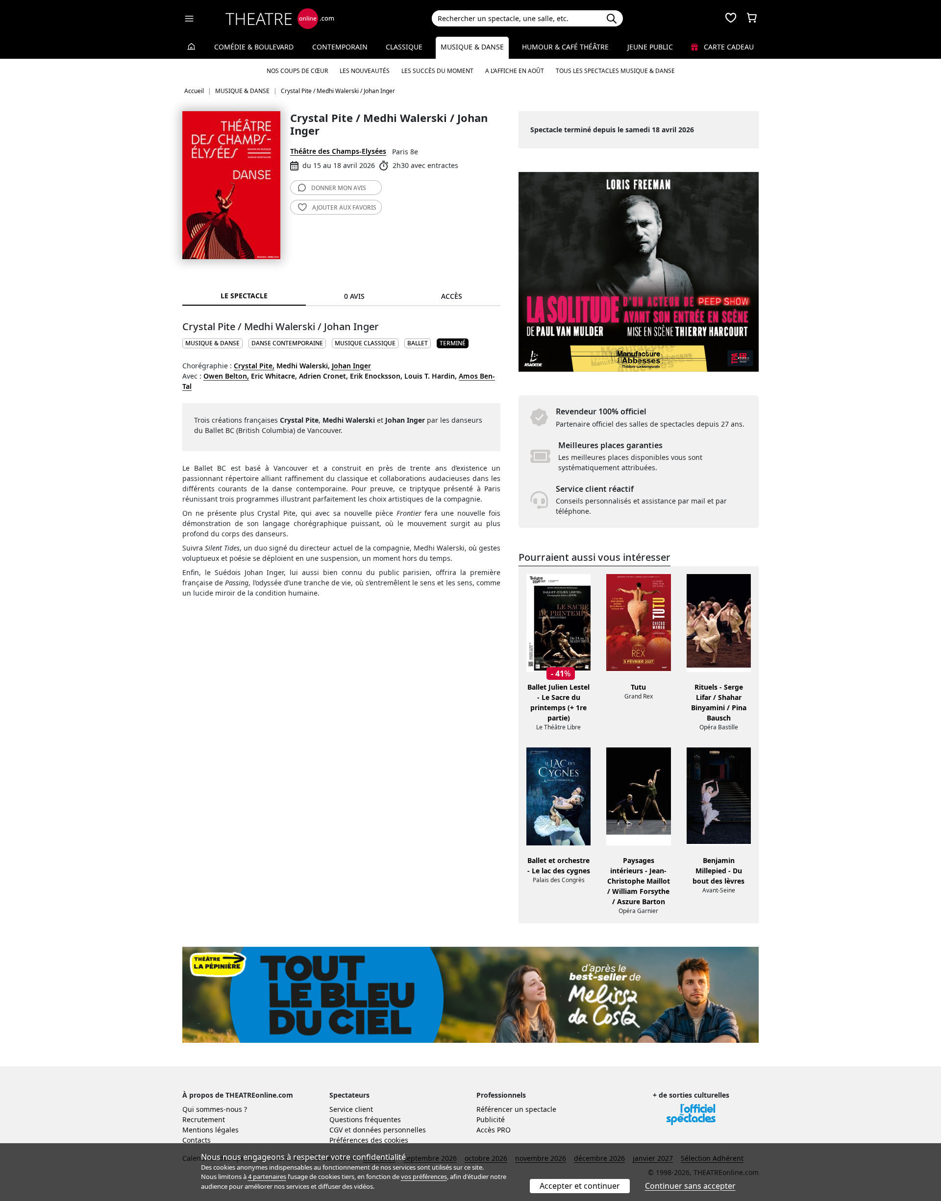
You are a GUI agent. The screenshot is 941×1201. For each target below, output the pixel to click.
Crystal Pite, (254, 365)
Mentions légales (210, 1129)
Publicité (490, 1119)
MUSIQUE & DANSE (212, 343)
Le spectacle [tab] (244, 295)
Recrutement (203, 1119)
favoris (344, 207)
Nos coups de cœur (297, 71)
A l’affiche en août (514, 71)
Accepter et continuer (580, 1185)
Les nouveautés (365, 71)
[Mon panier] (752, 18)
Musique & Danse (472, 46)
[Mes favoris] (730, 18)
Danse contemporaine (287, 343)
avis (338, 188)
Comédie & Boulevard (254, 46)
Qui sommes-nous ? (214, 1109)
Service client (351, 1109)
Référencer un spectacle (516, 1109)
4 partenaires (267, 1176)
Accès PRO (493, 1129)
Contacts (196, 1140)
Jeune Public (650, 46)
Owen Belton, (226, 376)
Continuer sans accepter (690, 1185)
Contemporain (340, 46)
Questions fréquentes (365, 1119)
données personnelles (389, 1129)
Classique (404, 46)
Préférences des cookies (368, 1140)
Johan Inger (351, 365)
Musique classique (365, 343)
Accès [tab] (451, 296)
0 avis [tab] (354, 296)
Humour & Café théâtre (565, 46)
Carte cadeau (728, 46)
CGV (336, 1129)
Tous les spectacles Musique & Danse (615, 71)
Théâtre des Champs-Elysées (338, 151)
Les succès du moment (437, 71)
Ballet (417, 343)
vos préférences (424, 1176)
